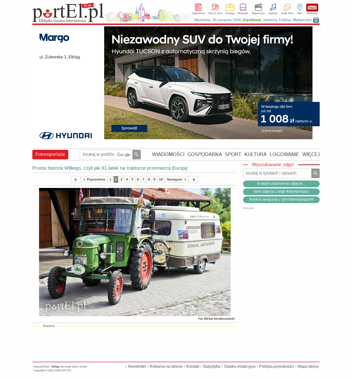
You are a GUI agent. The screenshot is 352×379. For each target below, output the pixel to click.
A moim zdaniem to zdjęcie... (281, 183)
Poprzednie (96, 179)
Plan (299, 13)
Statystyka (211, 366)
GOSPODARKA (204, 154)
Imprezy (273, 13)
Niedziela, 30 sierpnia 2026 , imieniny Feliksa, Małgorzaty (253, 20)
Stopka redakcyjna (239, 366)
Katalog (230, 13)
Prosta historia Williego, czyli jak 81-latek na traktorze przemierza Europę (109, 168)
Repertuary (258, 13)
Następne (174, 179)
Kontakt (192, 366)
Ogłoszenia (198, 13)
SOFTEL (66, 370)
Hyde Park (287, 13)
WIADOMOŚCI (168, 154)
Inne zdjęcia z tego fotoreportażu (281, 191)
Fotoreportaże (50, 154)
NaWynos (312, 8)
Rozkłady (243, 13)
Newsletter (137, 366)
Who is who (215, 13)
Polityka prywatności (276, 366)
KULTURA (255, 154)
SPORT (233, 154)
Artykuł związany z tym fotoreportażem (281, 199)
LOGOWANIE (284, 154)
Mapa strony (308, 366)
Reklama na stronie (166, 366)
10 (161, 179)
